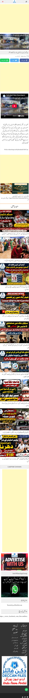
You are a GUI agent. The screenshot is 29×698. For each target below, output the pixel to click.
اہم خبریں (19, 196)
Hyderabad (15, 198)
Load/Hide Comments (14, 467)
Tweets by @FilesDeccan (14, 605)
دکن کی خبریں (15, 196)
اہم (22, 196)
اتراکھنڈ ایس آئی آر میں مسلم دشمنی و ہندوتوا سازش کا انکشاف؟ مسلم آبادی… (15, 233)
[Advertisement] (14, 18)
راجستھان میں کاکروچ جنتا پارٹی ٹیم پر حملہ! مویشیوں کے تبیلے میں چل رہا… (15, 432)
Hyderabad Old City (24, 198)
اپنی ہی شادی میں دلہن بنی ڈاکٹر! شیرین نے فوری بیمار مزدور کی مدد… (16, 260)
